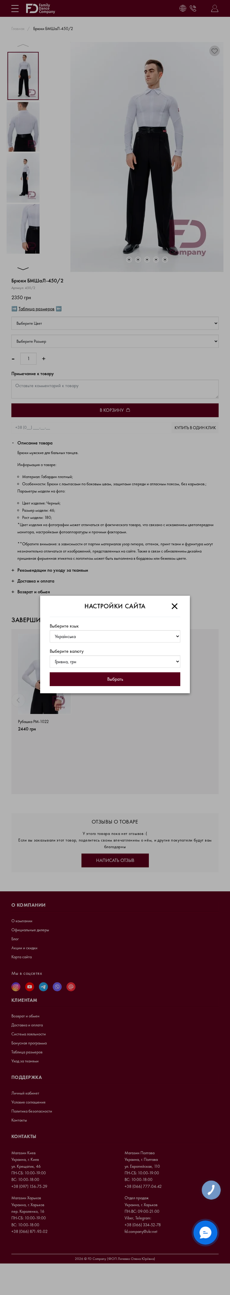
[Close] (174, 606)
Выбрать (115, 679)
